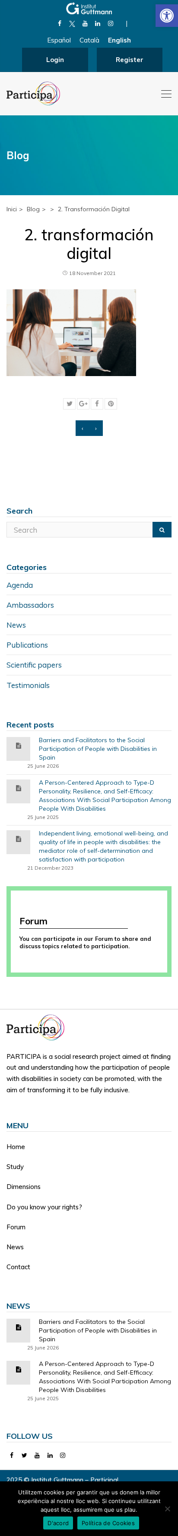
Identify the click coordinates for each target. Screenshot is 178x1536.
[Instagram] (110, 23)
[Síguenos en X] (72, 23)
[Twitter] (24, 1455)
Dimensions (23, 1186)
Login (55, 60)
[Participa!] (38, 1027)
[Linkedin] (97, 23)
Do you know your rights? (44, 1207)
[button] (167, 15)
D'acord (58, 1523)
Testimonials (28, 685)
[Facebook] (59, 23)
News (16, 624)
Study (15, 1167)
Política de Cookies (108, 1523)
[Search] (162, 529)
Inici (11, 209)
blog (33, 209)
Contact (18, 1267)
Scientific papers (34, 664)
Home (15, 1147)
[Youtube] (84, 23)
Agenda (19, 585)
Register (129, 60)
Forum (15, 1227)
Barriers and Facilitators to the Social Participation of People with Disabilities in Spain (98, 748)
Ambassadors (30, 604)
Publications (27, 644)
